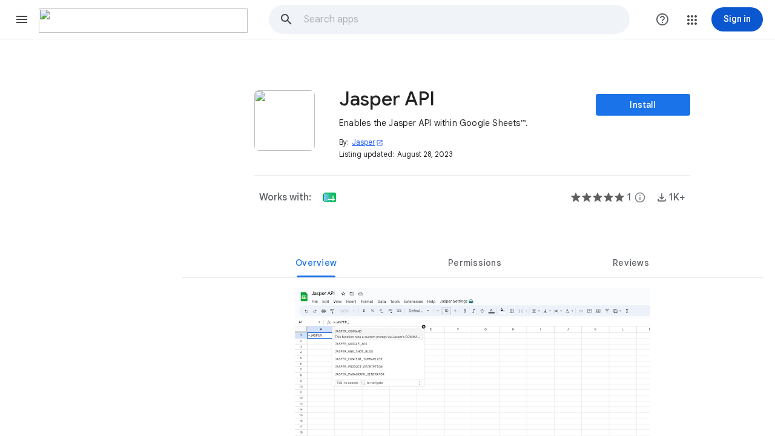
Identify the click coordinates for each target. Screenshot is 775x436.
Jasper (367, 142)
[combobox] (466, 19)
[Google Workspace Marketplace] (143, 20)
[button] (21, 19)
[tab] (316, 262)
